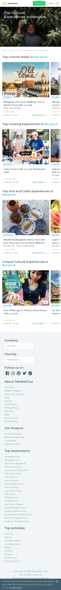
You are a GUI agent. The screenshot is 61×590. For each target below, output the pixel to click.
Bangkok (41, 57)
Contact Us (39, 3)
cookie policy (16, 587)
